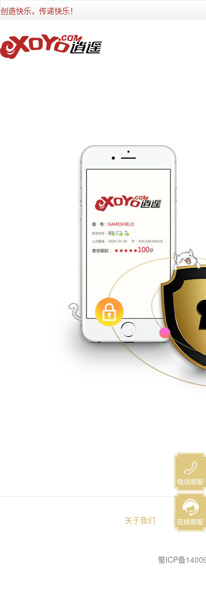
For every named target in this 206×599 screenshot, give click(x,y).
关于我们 (140, 519)
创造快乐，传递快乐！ (39, 10)
